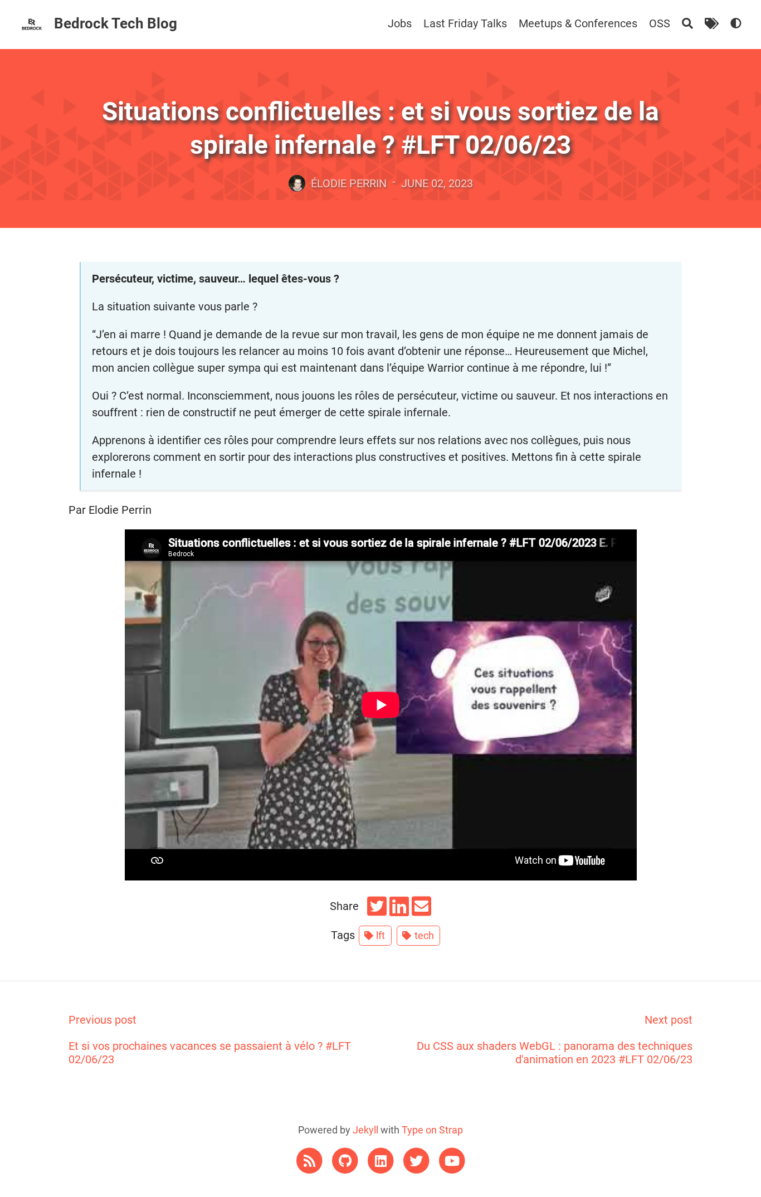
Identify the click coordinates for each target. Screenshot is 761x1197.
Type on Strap (432, 1130)
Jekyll (365, 1130)
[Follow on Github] (346, 1160)
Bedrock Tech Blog (115, 23)
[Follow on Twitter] (417, 1160)
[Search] (687, 23)
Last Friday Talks (465, 23)
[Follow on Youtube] (452, 1160)
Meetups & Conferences (578, 23)
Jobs (400, 23)
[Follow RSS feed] (310, 1160)
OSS (659, 23)
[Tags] (712, 23)
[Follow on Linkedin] (381, 1160)
